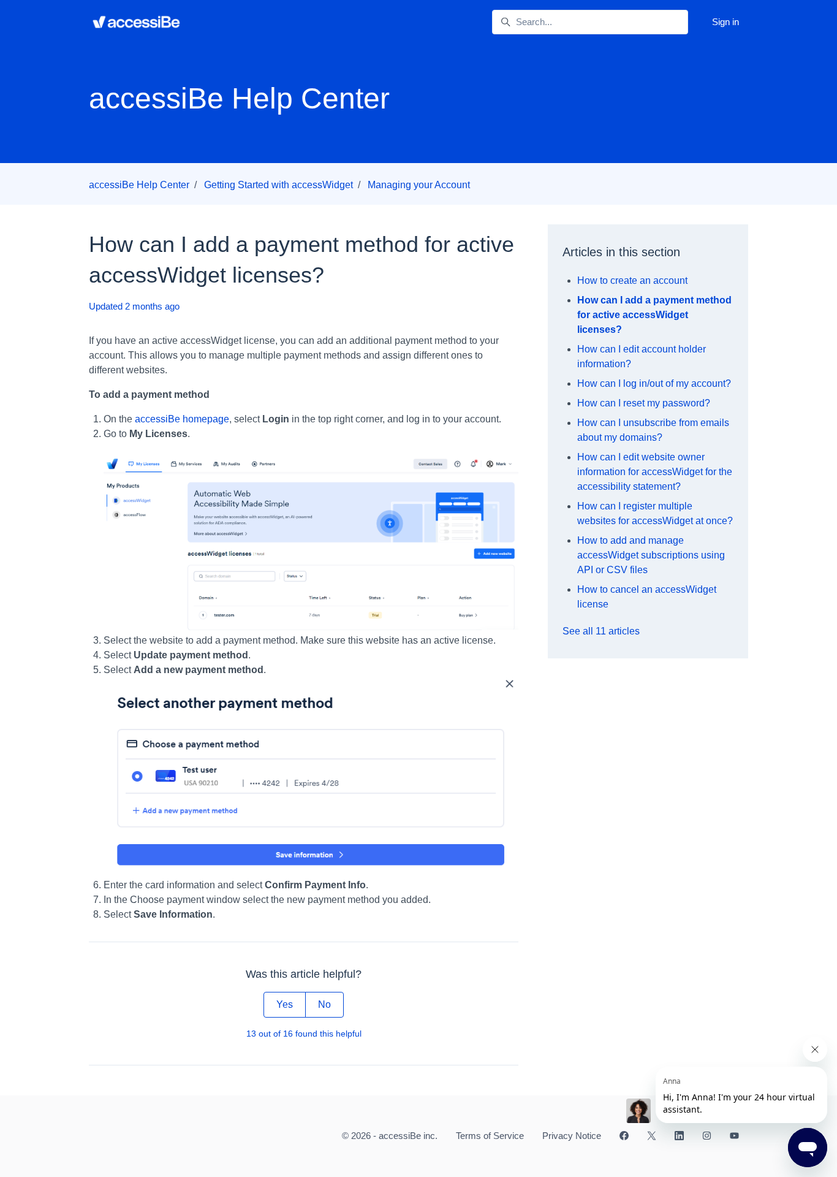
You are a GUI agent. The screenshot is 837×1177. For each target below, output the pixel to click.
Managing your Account (419, 185)
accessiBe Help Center (139, 185)
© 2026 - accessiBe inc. (389, 1135)
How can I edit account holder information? (641, 356)
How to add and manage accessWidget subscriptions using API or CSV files (651, 555)
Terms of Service (490, 1135)
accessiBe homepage (182, 419)
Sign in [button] (725, 22)
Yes (284, 1004)
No (324, 1004)
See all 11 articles (601, 631)
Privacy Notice (571, 1135)
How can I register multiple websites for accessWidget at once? (655, 513)
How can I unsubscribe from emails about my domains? (653, 430)
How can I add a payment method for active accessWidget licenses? (654, 315)
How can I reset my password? (643, 403)
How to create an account (632, 280)
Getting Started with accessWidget (278, 185)
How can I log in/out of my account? (654, 383)
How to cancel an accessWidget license (646, 596)
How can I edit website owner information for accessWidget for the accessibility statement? (654, 472)
